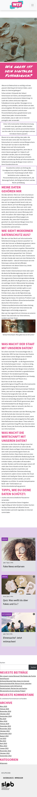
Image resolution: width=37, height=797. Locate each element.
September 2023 (6, 733)
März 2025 (3, 706)
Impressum (19, 778)
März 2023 (3, 746)
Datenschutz (8, 778)
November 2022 (5, 751)
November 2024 (5, 711)
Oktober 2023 (5, 731)
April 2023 (3, 743)
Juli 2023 (3, 738)
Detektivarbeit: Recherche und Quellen (13, 688)
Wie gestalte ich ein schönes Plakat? (13, 691)
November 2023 (5, 729)
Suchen (2, 663)
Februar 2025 (4, 709)
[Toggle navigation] (32, 5)
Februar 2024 (4, 724)
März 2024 (3, 721)
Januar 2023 (4, 748)
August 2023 (4, 736)
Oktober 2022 (5, 753)
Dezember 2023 (5, 726)
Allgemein (3, 763)
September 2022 (6, 756)
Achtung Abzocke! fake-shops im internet (14, 681)
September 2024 (6, 716)
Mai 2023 (3, 741)
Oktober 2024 (5, 714)
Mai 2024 (3, 719)
